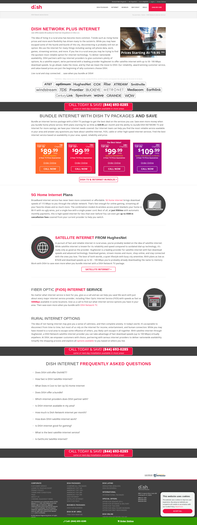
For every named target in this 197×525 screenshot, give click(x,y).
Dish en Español (109, 488)
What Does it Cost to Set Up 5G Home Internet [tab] (60, 385)
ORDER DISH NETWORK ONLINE (114, 517)
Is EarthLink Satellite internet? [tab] (51, 439)
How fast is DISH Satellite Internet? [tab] (53, 379)
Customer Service (39, 486)
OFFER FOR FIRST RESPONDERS (114, 510)
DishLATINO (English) (119, 2)
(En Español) (133, 2)
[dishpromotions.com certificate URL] (155, 475)
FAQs (33, 495)
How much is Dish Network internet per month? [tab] (60, 412)
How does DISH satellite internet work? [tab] (56, 419)
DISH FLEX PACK (73, 501)
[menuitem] (102, 7)
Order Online (161, 2)
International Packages (113, 495)
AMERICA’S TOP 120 (74, 488)
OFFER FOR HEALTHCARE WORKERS (116, 508)
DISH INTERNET (73, 497)
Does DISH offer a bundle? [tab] (49, 392)
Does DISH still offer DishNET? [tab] (51, 372)
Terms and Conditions (41, 492)
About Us (35, 497)
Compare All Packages (77, 486)
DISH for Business (74, 508)
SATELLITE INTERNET (75, 499)
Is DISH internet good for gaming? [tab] (53, 425)
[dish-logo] (36, 7)
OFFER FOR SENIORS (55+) (112, 501)
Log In (153, 2)
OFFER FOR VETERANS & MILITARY (115, 504)
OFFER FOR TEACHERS (111, 506)
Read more (179, 507)
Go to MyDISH (143, 2)
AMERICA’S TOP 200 (74, 492)
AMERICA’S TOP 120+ (75, 490)
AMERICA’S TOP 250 (74, 495)
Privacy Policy (37, 490)
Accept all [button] (177, 511)
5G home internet (114, 200)
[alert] (178, 504)
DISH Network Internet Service (39, 14)
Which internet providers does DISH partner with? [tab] (61, 399)
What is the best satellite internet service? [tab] (57, 432)
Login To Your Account (41, 488)
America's (73, 146)
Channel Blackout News (42, 499)
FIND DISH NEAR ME (75, 514)
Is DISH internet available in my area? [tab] (55, 405)
